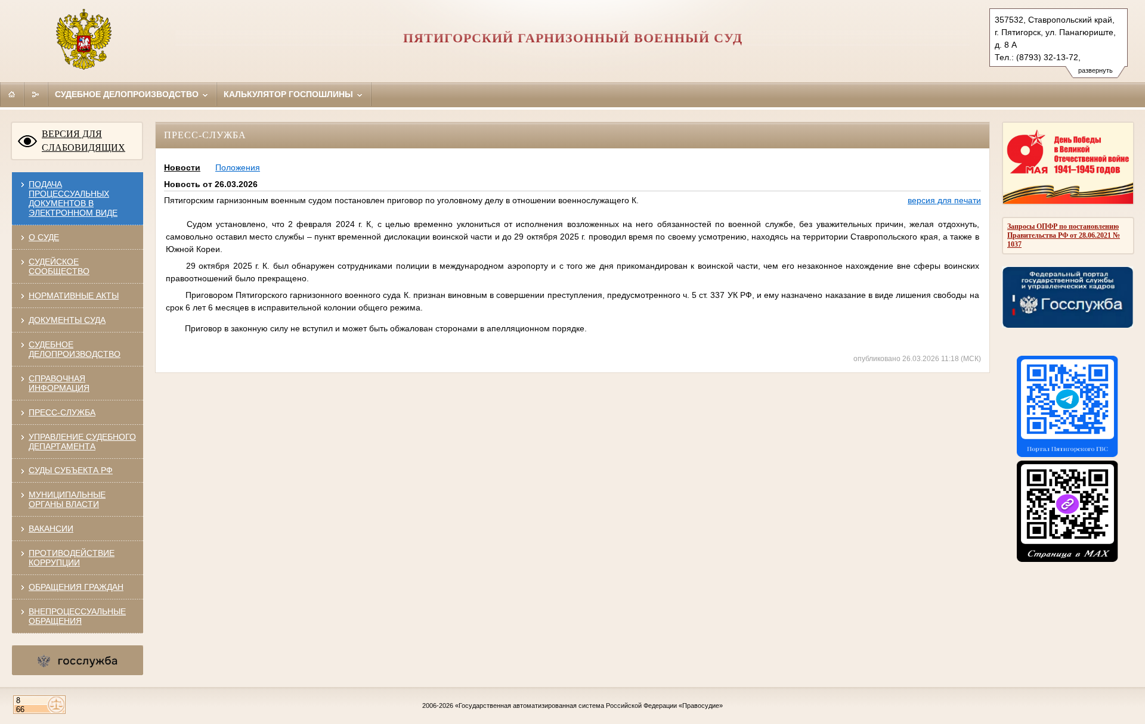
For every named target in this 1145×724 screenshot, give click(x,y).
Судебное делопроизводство (128, 94)
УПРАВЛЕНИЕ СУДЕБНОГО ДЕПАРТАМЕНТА (82, 441)
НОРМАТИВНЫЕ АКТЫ (74, 295)
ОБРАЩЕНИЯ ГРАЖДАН (76, 587)
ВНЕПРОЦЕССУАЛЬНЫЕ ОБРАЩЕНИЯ (77, 616)
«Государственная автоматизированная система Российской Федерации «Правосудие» (589, 705)
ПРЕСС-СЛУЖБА (62, 412)
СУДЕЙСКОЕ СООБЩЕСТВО (59, 266)
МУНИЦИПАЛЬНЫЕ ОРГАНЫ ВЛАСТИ (67, 499)
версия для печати (944, 200)
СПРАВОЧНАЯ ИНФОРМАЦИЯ (59, 383)
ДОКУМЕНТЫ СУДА (67, 320)
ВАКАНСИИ (51, 528)
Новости (182, 167)
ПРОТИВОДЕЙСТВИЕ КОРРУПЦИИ (71, 557)
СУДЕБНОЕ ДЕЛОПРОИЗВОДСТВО (74, 349)
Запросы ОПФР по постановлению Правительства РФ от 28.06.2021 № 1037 (1063, 235)
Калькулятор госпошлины (289, 94)
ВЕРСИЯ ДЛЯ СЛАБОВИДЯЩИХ (83, 141)
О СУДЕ (44, 237)
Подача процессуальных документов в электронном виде (73, 198)
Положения (237, 167)
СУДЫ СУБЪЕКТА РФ (71, 470)
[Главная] (12, 94)
